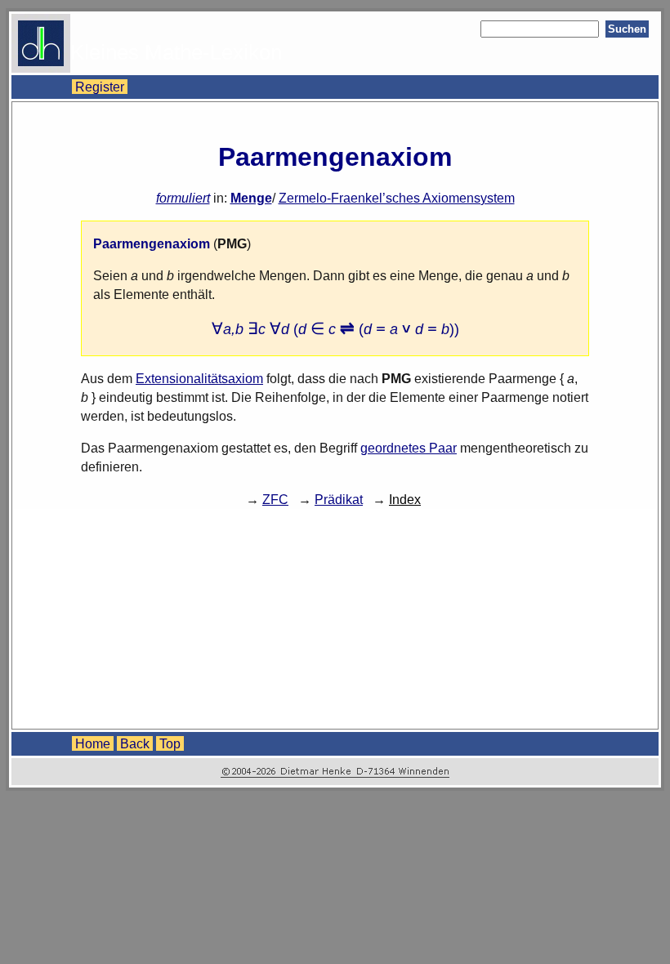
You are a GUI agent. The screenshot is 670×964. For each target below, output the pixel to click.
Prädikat (339, 499)
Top (170, 743)
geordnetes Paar (408, 447)
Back (135, 743)
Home (93, 743)
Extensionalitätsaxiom (199, 378)
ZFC (275, 499)
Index (405, 499)
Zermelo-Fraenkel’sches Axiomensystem (397, 197)
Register (99, 86)
